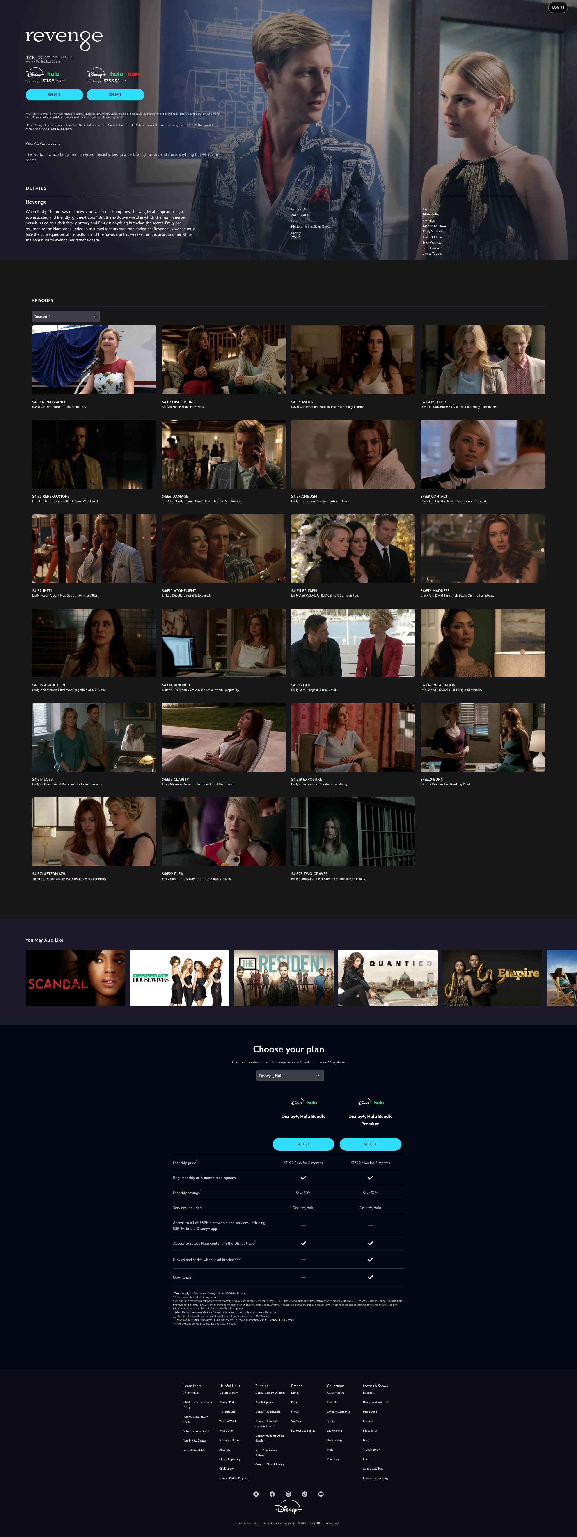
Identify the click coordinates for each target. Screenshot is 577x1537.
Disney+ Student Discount (270, 1392)
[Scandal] (75, 978)
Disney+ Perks (227, 1402)
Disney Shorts (334, 1430)
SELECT (54, 95)
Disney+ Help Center (281, 1319)
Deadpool (369, 1392)
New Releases (227, 1411)
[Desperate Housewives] (179, 978)
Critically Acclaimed (338, 1411)
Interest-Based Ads (194, 1450)
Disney (295, 1392)
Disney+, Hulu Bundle (267, 1411)
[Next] (568, 977)
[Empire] (492, 978)
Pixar (294, 1402)
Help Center (226, 1430)
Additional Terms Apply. (58, 128)
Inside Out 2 (370, 1411)
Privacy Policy (191, 1392)
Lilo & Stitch (370, 1430)
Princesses (333, 1459)
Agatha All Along (373, 1468)
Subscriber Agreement (196, 1431)
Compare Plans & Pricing (269, 1464)
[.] (256, 1494)
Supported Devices (230, 1440)
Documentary (334, 1440)
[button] (234, 1386)
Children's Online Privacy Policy (197, 1405)
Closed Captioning (230, 1459)
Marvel (295, 1411)
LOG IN (558, 7)
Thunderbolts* (371, 1449)
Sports (330, 1421)
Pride (330, 1449)
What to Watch (227, 1421)
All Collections (335, 1392)
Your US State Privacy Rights (195, 1419)
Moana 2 (368, 1421)
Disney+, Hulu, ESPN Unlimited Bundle (267, 1424)
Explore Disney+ (228, 1392)
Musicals (332, 1402)
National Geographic (303, 1430)
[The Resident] (284, 978)
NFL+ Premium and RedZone (266, 1453)
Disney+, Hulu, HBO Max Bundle (269, 1438)
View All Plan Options (43, 143)
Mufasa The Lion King (375, 1478)
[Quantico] (388, 978)
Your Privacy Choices (194, 1440)
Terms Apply (181, 1293)
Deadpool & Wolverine (376, 1402)
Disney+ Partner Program (233, 1478)
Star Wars (296, 1421)
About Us (224, 1449)
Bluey (366, 1440)
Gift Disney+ (226, 1468)
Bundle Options (264, 1402)
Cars (365, 1459)
